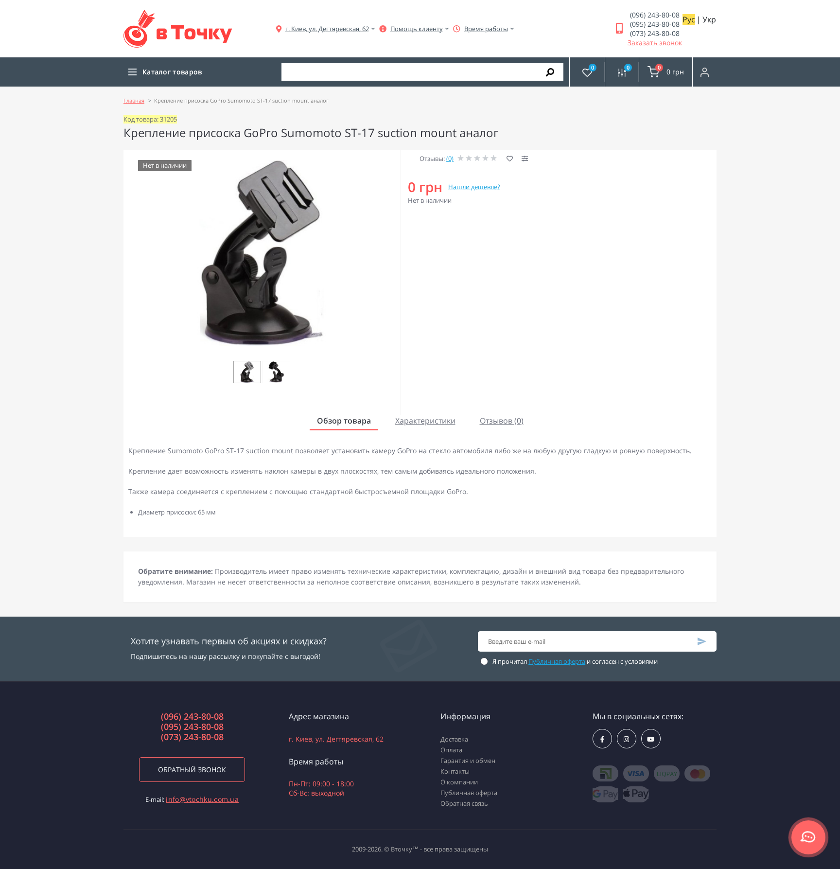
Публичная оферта (556, 661)
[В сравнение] (525, 159)
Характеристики (425, 420)
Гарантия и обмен (467, 760)
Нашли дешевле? (474, 186)
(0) (450, 158)
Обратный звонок (192, 769)
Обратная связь (464, 803)
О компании (459, 782)
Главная (133, 100)
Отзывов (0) (502, 420)
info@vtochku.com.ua (202, 799)
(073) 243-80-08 (655, 33)
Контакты (455, 771)
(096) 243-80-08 (655, 14)
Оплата (451, 749)
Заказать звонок (655, 42)
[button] (327, 29)
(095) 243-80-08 (655, 24)
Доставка (454, 739)
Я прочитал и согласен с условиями (575, 661)
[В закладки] (510, 159)
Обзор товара (344, 420)
